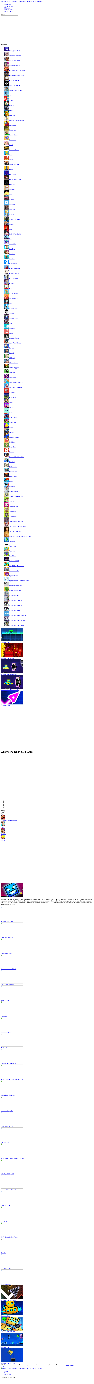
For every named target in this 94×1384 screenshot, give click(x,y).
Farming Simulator (14, 219)
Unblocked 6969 (14, 561)
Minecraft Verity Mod (7, 1111)
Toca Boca (12, 546)
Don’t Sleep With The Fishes (9, 1237)
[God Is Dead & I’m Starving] (12, 967)
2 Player (11, 100)
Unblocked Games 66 (15, 600)
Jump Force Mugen (15, 343)
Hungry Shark (13, 308)
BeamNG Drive (14, 150)
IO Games (7, 8)
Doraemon (12, 189)
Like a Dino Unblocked (8, 984)
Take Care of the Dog (7, 1126)
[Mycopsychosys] (12, 999)
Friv (10, 239)
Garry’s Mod (13, 264)
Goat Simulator (13, 278)
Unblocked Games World (16, 625)
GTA (10, 288)
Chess (11, 169)
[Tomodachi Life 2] (12, 1204)
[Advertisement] (47, 29)
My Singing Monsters (15, 387)
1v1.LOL (12, 95)
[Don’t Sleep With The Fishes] (12, 1235)
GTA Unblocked (14, 80)
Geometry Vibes (5, 705)
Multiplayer (12, 377)
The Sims (12, 541)
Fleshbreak (4, 1221)
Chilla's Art (12, 174)
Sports (11, 481)
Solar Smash (13, 476)
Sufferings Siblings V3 (7, 1174)
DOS (10, 194)
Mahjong (12, 358)
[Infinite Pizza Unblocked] (12, 1093)
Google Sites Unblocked (16, 75)
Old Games (12, 397)
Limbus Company (6, 1032)
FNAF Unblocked (14, 60)
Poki (10, 412)
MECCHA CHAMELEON (9, 1189)
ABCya (11, 105)
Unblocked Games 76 (15, 605)
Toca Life (12, 551)
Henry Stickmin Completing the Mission (12, 1158)
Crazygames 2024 (14, 51)
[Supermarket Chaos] (12, 951)
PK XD (11, 407)
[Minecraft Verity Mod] (12, 1109)
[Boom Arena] (12, 1046)
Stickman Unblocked (15, 585)
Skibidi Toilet (13, 467)
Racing (11, 432)
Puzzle (11, 427)
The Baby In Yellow (15, 531)
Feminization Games (15, 55)
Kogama (11, 348)
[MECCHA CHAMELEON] (12, 1188)
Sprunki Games (13, 576)
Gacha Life (12, 244)
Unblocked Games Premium (17, 620)
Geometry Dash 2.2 (6, 1347)
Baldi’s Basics (13, 135)
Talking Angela (13, 506)
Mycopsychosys (5, 1000)
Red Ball (12, 442)
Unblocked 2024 (14, 595)
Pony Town (4, 1016)
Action (11, 110)
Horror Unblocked (14, 85)
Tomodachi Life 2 (6, 1205)
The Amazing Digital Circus (17, 526)
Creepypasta (13, 184)
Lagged (11, 353)
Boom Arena (4, 1048)
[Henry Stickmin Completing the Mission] (12, 1156)
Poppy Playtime (14, 417)
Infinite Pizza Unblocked (8, 1095)
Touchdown (12, 556)
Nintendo (12, 392)
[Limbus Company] (12, 1030)
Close (2, 1366)
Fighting (11, 224)
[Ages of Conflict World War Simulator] (12, 1077)
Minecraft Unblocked (15, 90)
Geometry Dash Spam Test (8, 1300)
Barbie (11, 145)
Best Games (7, 4)
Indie (10, 323)
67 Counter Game (6, 1268)
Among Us (12, 125)
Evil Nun (12, 209)
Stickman (12, 486)
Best (10, 155)
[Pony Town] (12, 1014)
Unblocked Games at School (17, 615)
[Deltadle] (12, 1251)
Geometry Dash (5, 1316)
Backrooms (12, 130)
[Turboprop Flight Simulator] (12, 1062)
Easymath (12, 204)
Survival (11, 501)
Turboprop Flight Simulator (9, 1063)
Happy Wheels (13, 293)
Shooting (12, 462)
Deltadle (3, 1253)
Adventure (12, 115)
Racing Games (8, 11)
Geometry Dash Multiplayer (9, 674)
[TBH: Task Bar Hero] (12, 935)
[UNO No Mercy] (12, 1141)
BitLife (11, 160)
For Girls (12, 254)
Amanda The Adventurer (16, 120)
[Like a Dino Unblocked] (12, 983)
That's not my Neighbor (16, 521)
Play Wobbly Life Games (16, 566)
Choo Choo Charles (15, 179)
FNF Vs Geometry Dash (8, 1331)
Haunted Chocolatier (7, 921)
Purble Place (13, 422)
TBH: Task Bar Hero (7, 937)
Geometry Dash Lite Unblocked (10, 690)
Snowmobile (13, 472)
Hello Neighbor (13, 298)
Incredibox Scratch (14, 318)
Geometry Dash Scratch (8, 1363)
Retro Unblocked (14, 571)
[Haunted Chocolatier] (12, 920)
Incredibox (12, 313)
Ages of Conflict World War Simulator (12, 1079)
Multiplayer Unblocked (16, 382)
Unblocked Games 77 (15, 610)
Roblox (11, 452)
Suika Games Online (15, 590)
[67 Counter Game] (12, 1267)
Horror (11, 303)
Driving (11, 199)
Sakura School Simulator (16, 457)
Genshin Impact (14, 273)
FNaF (11, 229)
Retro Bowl (12, 447)
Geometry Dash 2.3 (6, 642)
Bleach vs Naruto (14, 164)
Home (6, 1371)
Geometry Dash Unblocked (17, 70)
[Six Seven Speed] (12, 1282)
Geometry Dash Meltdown (8, 658)
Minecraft (12, 372)
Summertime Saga (14, 491)
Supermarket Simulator (16, 496)
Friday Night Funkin (15, 234)
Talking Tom (13, 516)
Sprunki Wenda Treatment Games (19, 580)
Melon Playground (14, 368)
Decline (6, 1366)
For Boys (12, 249)
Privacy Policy (8, 1374)
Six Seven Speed (6, 1284)
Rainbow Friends (14, 437)
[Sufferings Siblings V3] (12, 1172)
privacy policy (69, 1365)
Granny (11, 283)
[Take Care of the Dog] (12, 1125)
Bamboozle (12, 140)
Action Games (8, 6)
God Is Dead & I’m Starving (9, 969)
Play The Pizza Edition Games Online (20, 536)
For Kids (12, 259)
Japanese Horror (14, 338)
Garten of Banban (14, 268)
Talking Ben (13, 511)
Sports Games (8, 9)
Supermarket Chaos (6, 953)
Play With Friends (14, 65)
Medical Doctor (13, 363)
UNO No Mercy (5, 1142)
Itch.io (11, 333)
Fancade (11, 214)
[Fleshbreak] (12, 1219)
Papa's (11, 402)
